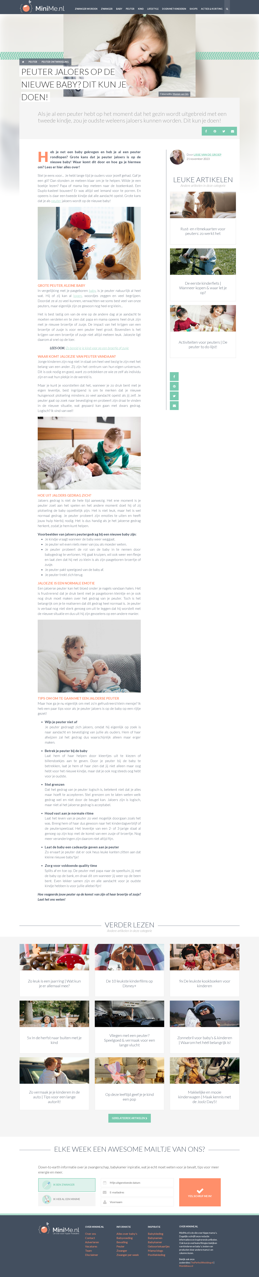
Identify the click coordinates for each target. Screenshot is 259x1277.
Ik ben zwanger (64, 1184)
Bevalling (122, 1242)
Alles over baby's (126, 1233)
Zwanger (107, 8)
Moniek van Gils (181, 94)
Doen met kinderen (174, 8)
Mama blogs (155, 1250)
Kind (141, 8)
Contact (90, 1238)
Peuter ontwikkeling (55, 61)
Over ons (90, 1233)
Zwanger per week (127, 1254)
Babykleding (155, 1233)
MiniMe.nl (44, 7)
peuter (56, 201)
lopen (77, 296)
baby (92, 291)
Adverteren (92, 1242)
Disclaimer (91, 1254)
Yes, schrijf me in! (200, 1196)
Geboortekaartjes (159, 1246)
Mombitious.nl (186, 1266)
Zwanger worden (86, 8)
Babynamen (155, 1238)
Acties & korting (212, 8)
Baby (119, 8)
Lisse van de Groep (207, 154)
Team (88, 1250)
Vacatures (91, 1246)
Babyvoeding (124, 1238)
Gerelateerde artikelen (129, 1118)
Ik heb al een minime (66, 1199)
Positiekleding (156, 1254)
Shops (194, 8)
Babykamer (155, 1242)
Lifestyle (153, 8)
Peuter (130, 8)
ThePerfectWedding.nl (201, 1262)
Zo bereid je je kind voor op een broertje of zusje (97, 348)
